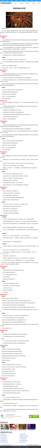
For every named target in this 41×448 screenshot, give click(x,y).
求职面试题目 (26, 0)
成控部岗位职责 (23, 434)
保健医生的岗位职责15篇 (34, 444)
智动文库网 (19, 446)
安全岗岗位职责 (23, 442)
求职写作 (21, 3)
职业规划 (21, 0)
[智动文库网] (5, 3)
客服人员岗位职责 (3, 437)
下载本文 (25, 10)
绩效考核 (36, 0)
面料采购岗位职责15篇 (7, 444)
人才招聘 (33, 3)
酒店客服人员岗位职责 (24, 435)
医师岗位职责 (3, 434)
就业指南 (27, 3)
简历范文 (7, 0)
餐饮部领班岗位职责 (23, 437)
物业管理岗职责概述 (23, 440)
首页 (16, 3)
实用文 (38, 3)
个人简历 (2, 0)
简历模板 (11, 0)
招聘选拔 (32, 0)
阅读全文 (22, 10)
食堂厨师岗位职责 (3, 440)
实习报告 (16, 0)
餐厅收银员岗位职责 (4, 442)
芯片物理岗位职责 (3, 435)
